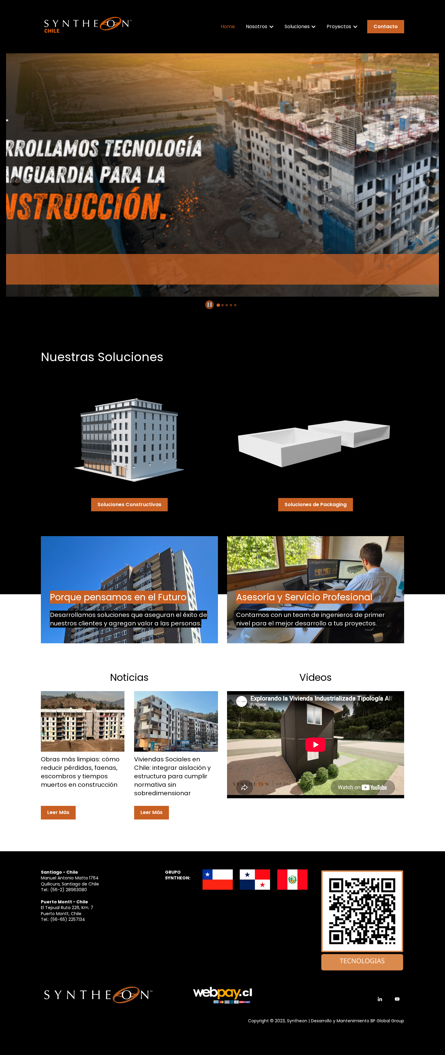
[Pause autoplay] (209, 304)
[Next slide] (429, 181)
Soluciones (297, 26)
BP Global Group (387, 1021)
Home (228, 26)
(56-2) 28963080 (68, 890)
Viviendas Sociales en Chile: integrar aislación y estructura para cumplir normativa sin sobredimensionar (172, 776)
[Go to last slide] (16, 181)
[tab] (218, 305)
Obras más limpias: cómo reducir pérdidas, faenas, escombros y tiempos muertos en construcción (80, 772)
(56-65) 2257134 (67, 919)
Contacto (386, 26)
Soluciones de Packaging (316, 504)
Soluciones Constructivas (129, 504)
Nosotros (256, 26)
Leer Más (58, 812)
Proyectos (339, 26)
